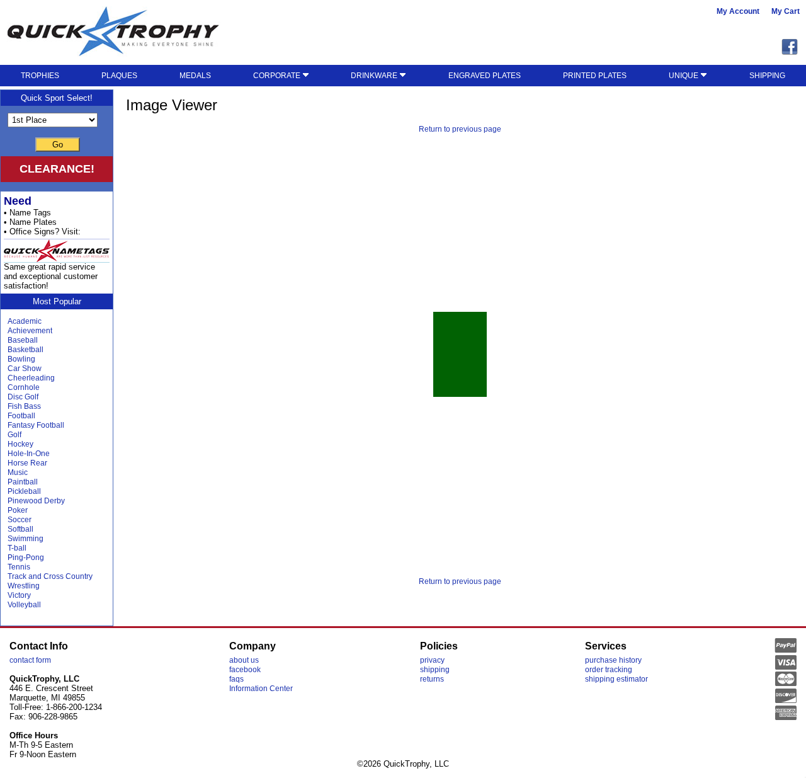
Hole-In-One (29, 453)
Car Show (25, 368)
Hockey (20, 444)
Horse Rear (27, 463)
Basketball (25, 349)
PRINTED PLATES (595, 75)
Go (57, 144)
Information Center (261, 688)
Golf (14, 434)
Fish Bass (24, 406)
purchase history (613, 660)
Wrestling (24, 585)
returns (432, 679)
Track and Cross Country (50, 576)
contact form (30, 660)
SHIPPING (767, 75)
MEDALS (195, 75)
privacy (432, 660)
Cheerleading (31, 378)
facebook (245, 669)
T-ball (17, 548)
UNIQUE (684, 75)
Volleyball (24, 604)
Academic (25, 321)
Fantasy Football (36, 425)
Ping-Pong (26, 557)
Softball (20, 529)
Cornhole (24, 387)
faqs (236, 679)
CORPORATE (277, 75)
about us (244, 660)
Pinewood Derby (36, 500)
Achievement (30, 330)
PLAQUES (119, 75)
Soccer (19, 519)
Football (21, 415)
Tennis (19, 567)
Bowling (21, 359)
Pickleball (24, 491)
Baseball (23, 340)
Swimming (25, 538)
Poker (18, 510)
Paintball (23, 482)
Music (18, 472)
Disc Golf (23, 396)
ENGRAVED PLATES (484, 75)
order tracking (608, 669)
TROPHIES (40, 75)
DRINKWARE (375, 75)
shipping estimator (616, 679)
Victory (19, 595)
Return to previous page (460, 129)
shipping (435, 669)
